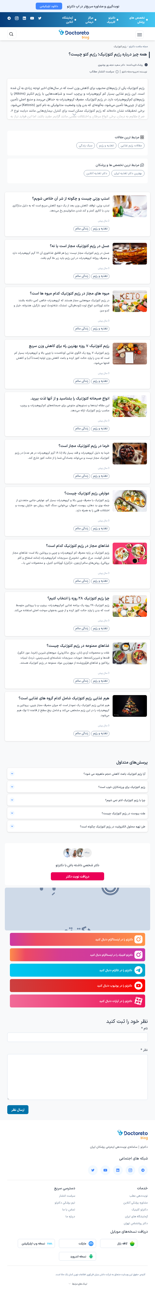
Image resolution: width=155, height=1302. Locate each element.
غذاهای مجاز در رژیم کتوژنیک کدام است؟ (77, 545)
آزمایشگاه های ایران (136, 1216)
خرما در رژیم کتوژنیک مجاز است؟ (84, 445)
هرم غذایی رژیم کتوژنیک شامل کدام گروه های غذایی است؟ (64, 697)
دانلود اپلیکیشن (49, 6)
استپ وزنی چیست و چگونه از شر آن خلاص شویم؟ (70, 198)
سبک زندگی (85, 145)
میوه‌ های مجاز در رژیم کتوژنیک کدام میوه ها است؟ (69, 293)
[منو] (143, 33)
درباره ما (70, 1216)
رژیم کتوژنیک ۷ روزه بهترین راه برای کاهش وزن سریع (69, 345)
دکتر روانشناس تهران (136, 1223)
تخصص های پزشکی (137, 20)
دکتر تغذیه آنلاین (96, 173)
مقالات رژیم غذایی (131, 145)
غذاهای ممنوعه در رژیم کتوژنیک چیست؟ (78, 645)
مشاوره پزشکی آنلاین (135, 1202)
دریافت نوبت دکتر (77, 876)
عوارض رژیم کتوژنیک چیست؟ (86, 493)
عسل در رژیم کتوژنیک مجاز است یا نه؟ (79, 245)
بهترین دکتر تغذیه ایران (128, 173)
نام (144, 1028)
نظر (144, 1049)
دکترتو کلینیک (111, 20)
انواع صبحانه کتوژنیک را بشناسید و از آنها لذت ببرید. (69, 398)
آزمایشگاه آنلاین (67, 20)
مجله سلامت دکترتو (138, 46)
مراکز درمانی (89, 20)
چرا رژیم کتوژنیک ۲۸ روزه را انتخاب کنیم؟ (78, 598)
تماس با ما (68, 1209)
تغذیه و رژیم (106, 145)
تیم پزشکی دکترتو (65, 1202)
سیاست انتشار (67, 1195)
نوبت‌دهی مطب (138, 1195)
